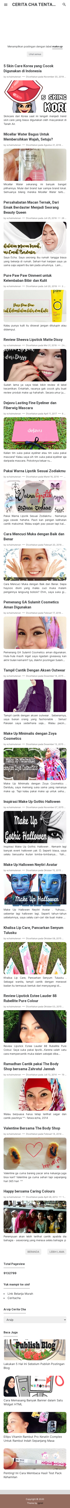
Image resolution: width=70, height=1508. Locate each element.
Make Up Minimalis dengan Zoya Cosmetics (30, 736)
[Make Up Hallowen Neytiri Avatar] (35, 905)
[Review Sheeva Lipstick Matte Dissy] (35, 380)
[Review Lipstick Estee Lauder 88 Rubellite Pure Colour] (35, 1041)
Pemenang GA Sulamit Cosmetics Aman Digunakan (31, 604)
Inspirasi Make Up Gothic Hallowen (32, 801)
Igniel (40, 1503)
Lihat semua (35, 54)
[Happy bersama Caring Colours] (35, 1232)
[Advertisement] (35, 25)
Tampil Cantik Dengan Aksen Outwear (34, 670)
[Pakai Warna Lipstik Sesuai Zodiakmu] (35, 511)
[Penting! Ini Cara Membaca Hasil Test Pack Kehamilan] (35, 1468)
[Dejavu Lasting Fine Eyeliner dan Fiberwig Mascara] (35, 448)
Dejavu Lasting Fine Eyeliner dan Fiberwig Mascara (30, 405)
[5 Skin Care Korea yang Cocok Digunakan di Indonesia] (35, 112)
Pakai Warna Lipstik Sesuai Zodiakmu (35, 471)
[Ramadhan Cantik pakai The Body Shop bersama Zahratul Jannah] (35, 1109)
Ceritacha (14, 1298)
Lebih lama (57, 1251)
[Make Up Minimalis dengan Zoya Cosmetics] (35, 779)
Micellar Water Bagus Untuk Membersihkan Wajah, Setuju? (28, 136)
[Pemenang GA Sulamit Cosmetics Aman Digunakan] (35, 648)
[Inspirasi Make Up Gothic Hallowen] (35, 842)
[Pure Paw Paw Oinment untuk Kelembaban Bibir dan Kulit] (35, 321)
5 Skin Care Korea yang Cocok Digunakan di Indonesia (28, 68)
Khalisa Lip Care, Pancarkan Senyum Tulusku (33, 930)
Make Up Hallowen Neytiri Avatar (30, 864)
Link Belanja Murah (20, 1293)
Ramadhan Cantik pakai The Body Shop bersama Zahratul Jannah (31, 1066)
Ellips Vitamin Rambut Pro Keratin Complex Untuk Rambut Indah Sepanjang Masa (33, 1438)
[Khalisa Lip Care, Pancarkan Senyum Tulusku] (35, 973)
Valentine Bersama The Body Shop (32, 1128)
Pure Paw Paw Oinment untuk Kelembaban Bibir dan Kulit (28, 278)
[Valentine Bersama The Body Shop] (35, 1169)
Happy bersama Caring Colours (29, 1191)
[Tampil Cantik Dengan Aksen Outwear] (35, 711)
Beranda (33, 1251)
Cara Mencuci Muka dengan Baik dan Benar (34, 536)
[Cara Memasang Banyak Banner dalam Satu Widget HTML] (35, 1395)
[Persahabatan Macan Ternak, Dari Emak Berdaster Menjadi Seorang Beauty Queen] (35, 253)
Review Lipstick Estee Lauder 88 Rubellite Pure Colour (30, 998)
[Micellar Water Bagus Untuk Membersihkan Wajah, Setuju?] (35, 180)
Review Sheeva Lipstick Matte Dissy (33, 339)
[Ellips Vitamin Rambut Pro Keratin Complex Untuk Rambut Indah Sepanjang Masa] (35, 1432)
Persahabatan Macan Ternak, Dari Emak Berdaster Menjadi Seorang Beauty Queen (31, 207)
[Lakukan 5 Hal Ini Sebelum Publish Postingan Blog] (35, 1359)
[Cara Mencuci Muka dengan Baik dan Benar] (35, 579)
